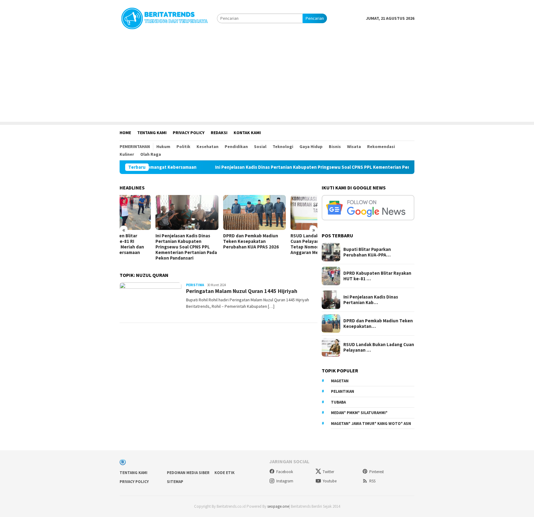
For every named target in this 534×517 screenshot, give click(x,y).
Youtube (330, 481)
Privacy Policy (134, 481)
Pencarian (315, 18)
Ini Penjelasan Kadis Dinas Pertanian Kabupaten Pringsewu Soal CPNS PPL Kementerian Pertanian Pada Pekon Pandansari (324, 167)
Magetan (340, 381)
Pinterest (376, 471)
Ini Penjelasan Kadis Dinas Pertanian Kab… (370, 299)
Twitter (328, 471)
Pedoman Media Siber (188, 472)
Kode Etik (224, 472)
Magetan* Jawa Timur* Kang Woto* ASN (371, 423)
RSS (372, 481)
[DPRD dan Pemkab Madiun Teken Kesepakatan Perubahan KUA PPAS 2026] (218, 212)
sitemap (175, 481)
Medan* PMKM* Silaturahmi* (359, 412)
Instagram (284, 481)
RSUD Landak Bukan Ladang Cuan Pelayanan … (378, 347)
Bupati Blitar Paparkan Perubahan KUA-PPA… (367, 252)
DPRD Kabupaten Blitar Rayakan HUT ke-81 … (377, 276)
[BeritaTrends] (164, 17)
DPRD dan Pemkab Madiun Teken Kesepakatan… (378, 323)
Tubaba (338, 402)
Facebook (284, 471)
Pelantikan (342, 391)
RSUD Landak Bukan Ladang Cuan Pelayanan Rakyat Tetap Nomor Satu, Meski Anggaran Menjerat (284, 244)
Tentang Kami (133, 472)
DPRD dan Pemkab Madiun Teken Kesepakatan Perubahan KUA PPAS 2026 (215, 241)
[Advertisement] (267, 78)
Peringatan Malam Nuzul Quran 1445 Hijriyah (241, 291)
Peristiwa (195, 285)
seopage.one (278, 506)
